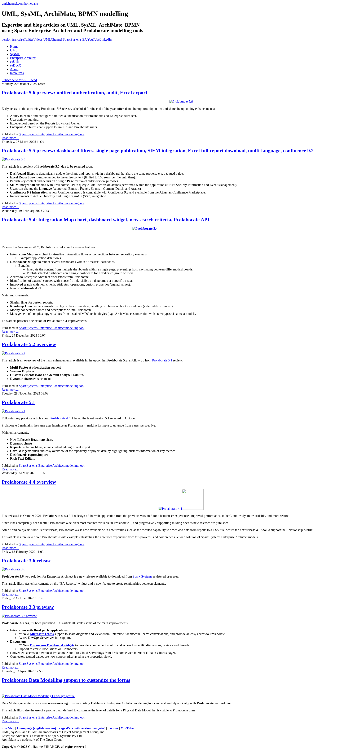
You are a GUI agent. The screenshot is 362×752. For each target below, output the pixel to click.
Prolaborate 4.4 (60, 418)
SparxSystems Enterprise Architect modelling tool (51, 134)
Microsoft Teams (42, 634)
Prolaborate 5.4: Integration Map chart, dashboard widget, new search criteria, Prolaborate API (105, 219)
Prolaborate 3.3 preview (28, 607)
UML (14, 50)
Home (14, 46)
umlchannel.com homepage (20, 3)
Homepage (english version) (36, 728)
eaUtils (14, 61)
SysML (15, 54)
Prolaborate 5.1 (162, 360)
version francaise (13, 39)
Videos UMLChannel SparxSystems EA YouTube (66, 39)
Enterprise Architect (23, 58)
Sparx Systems (142, 576)
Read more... (10, 138)
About (14, 69)
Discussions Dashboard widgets (52, 645)
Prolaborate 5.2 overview (29, 344)
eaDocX (15, 65)
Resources (17, 73)
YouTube (127, 728)
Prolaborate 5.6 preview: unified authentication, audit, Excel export (74, 92)
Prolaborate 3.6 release (27, 560)
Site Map (8, 728)
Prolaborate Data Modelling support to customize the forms (66, 680)
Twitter (28, 39)
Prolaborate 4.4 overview (29, 482)
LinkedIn (106, 39)
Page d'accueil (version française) (81, 728)
